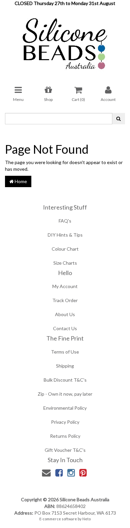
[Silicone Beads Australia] (65, 41)
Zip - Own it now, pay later (65, 394)
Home (20, 181)
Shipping (65, 366)
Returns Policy (65, 436)
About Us (65, 314)
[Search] (118, 118)
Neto (86, 519)
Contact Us (65, 328)
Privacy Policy (65, 422)
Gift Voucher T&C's (65, 450)
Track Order (65, 300)
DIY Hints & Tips (65, 235)
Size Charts (65, 263)
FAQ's (65, 221)
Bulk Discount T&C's (65, 380)
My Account (65, 286)
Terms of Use (65, 352)
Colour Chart (65, 249)
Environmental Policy (65, 408)
